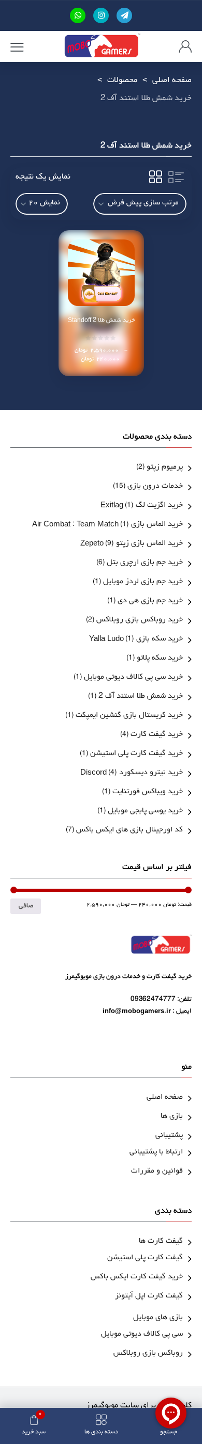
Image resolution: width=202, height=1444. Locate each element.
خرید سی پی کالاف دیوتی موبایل (133, 678)
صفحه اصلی (172, 81)
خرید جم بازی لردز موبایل (143, 582)
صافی (26, 906)
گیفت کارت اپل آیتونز (149, 1297)
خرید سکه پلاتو (160, 659)
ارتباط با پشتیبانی (156, 1153)
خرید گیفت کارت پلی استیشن (136, 754)
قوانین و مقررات (157, 1172)
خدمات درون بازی (155, 487)
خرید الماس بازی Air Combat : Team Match (107, 525)
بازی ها (172, 1117)
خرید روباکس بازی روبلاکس (139, 620)
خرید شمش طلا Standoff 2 (101, 321)
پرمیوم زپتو (165, 468)
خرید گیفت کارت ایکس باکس (137, 1277)
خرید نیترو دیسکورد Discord (131, 773)
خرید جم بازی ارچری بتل (145, 563)
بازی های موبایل (158, 1318)
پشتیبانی (169, 1136)
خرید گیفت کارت (157, 735)
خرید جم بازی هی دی (150, 601)
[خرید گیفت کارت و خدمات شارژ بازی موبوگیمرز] (101, 46)
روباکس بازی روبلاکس (148, 1354)
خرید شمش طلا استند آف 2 (140, 697)
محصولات (122, 81)
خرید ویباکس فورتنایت (147, 792)
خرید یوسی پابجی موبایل (145, 811)
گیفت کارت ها (161, 1242)
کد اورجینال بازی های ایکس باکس (129, 831)
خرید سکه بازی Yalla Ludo (136, 640)
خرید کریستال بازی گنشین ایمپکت (129, 716)
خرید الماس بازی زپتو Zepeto (131, 544)
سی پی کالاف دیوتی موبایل (142, 1335)
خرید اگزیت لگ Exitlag (141, 506)
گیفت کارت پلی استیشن (145, 1258)
